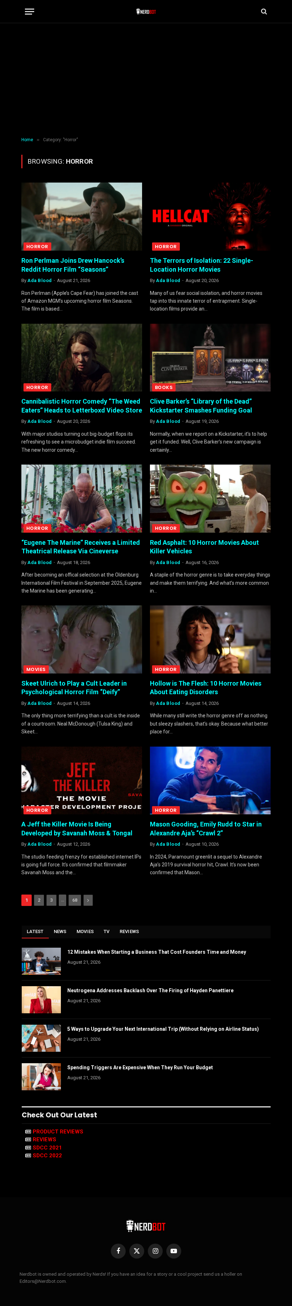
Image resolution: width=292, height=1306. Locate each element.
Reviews (129, 931)
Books (164, 387)
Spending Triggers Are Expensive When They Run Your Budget (140, 1067)
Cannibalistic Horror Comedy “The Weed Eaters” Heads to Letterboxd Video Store (81, 406)
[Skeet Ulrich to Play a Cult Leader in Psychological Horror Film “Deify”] (81, 639)
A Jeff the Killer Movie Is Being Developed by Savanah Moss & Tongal (76, 828)
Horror (37, 246)
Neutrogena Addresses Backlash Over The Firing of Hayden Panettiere (150, 990)
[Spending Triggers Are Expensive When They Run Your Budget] (41, 1076)
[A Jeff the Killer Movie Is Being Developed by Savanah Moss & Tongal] (81, 781)
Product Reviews (58, 1131)
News (60, 931)
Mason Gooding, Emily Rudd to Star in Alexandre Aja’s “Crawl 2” (206, 828)
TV (107, 931)
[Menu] (29, 12)
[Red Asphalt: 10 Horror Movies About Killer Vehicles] (210, 499)
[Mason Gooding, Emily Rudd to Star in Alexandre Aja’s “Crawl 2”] (210, 781)
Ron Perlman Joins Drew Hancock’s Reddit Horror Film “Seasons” (72, 265)
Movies (36, 669)
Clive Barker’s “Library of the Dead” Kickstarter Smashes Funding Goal (201, 406)
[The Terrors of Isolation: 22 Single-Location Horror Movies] (210, 217)
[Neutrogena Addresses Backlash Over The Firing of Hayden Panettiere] (41, 999)
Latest (35, 931)
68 (74, 900)
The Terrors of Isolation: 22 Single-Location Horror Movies (201, 265)
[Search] (263, 12)
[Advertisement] (146, 80)
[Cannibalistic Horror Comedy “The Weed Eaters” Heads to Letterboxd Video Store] (81, 358)
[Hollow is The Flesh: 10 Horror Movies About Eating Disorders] (210, 639)
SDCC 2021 (47, 1147)
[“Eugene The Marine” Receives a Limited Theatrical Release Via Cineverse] (81, 499)
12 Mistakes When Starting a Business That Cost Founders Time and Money (156, 952)
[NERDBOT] (146, 11)
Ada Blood (39, 280)
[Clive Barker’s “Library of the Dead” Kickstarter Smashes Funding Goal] (210, 358)
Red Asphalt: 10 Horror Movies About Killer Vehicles (204, 547)
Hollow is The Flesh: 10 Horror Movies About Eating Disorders (205, 688)
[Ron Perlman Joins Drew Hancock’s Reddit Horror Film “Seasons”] (81, 217)
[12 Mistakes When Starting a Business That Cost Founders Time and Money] (41, 961)
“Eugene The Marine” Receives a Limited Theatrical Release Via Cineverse (80, 547)
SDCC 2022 (47, 1155)
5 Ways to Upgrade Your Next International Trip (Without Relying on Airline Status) (163, 1029)
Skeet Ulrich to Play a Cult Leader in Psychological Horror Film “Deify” (74, 688)
